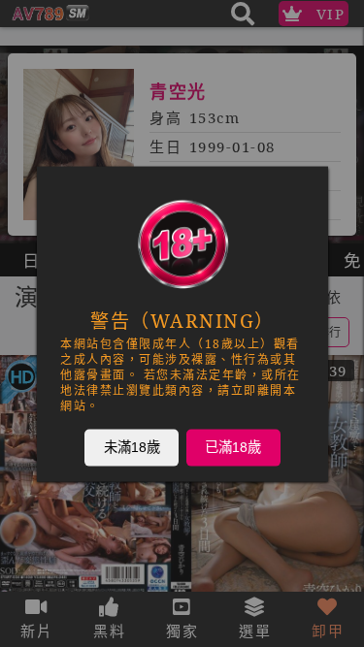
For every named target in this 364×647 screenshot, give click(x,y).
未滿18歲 (131, 446)
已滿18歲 (233, 446)
